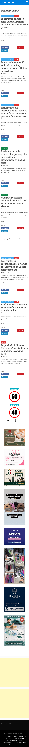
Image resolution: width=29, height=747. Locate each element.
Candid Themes (18, 744)
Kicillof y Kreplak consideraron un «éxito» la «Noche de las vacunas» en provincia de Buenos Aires (14, 112)
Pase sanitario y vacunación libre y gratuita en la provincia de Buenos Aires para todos (14, 265)
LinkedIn (5, 50)
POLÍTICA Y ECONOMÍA (7, 16)
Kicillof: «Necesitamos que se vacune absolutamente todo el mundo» (14, 307)
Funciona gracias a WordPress (10, 742)
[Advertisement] (14, 672)
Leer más (2, 40)
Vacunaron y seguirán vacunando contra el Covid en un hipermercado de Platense (14, 202)
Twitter (13, 47)
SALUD (16, 16)
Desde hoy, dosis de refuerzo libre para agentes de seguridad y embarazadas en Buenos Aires (14, 157)
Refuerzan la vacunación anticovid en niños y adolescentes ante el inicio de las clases (14, 67)
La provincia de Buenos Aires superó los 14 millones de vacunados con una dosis (14, 349)
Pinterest (20, 47)
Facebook (5, 47)
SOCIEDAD (4, 148)
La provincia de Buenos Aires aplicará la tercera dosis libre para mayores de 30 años (14, 23)
